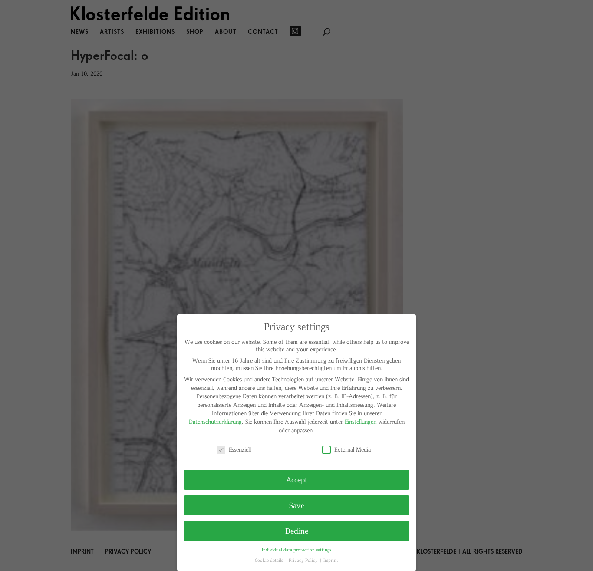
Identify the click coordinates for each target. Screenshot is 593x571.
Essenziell (240, 449)
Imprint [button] (330, 560)
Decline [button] (296, 530)
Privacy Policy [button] (304, 560)
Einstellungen (360, 421)
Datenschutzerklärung (215, 421)
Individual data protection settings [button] (296, 549)
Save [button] (296, 505)
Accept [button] (296, 479)
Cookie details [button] (269, 560)
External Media (352, 449)
